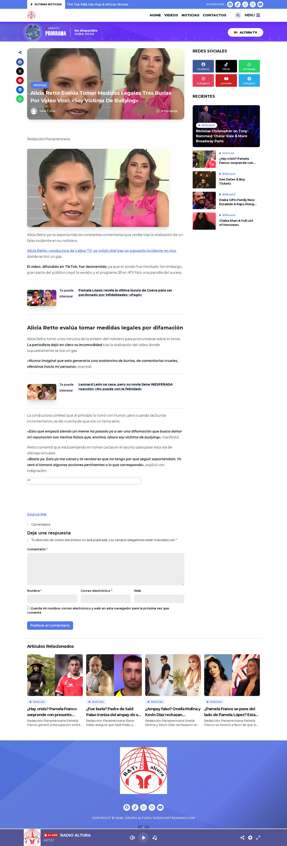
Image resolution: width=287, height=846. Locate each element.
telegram (249, 83)
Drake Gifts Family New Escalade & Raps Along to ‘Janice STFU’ (236, 202)
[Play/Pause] (143, 837)
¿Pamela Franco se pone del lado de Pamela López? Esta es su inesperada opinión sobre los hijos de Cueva (229, 712)
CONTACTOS (214, 15)
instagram (203, 83)
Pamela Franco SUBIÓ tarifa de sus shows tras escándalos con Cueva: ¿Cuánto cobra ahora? (138, 4)
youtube (226, 83)
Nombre (34, 591)
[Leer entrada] (226, 126)
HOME (155, 15)
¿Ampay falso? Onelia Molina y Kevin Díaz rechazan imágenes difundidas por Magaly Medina (172, 712)
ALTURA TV (248, 32)
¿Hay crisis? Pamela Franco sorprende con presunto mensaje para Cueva (237, 161)
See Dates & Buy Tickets (232, 181)
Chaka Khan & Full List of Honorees (236, 223)
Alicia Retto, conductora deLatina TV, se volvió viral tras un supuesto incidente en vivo (101, 251)
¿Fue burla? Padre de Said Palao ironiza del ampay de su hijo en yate (113, 712)
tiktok (226, 69)
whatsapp (249, 69)
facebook (203, 69)
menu (250, 15)
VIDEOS (171, 15)
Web (137, 591)
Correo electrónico (96, 591)
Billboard (208, 125)
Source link (36, 514)
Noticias (190, 15)
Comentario (37, 549)
